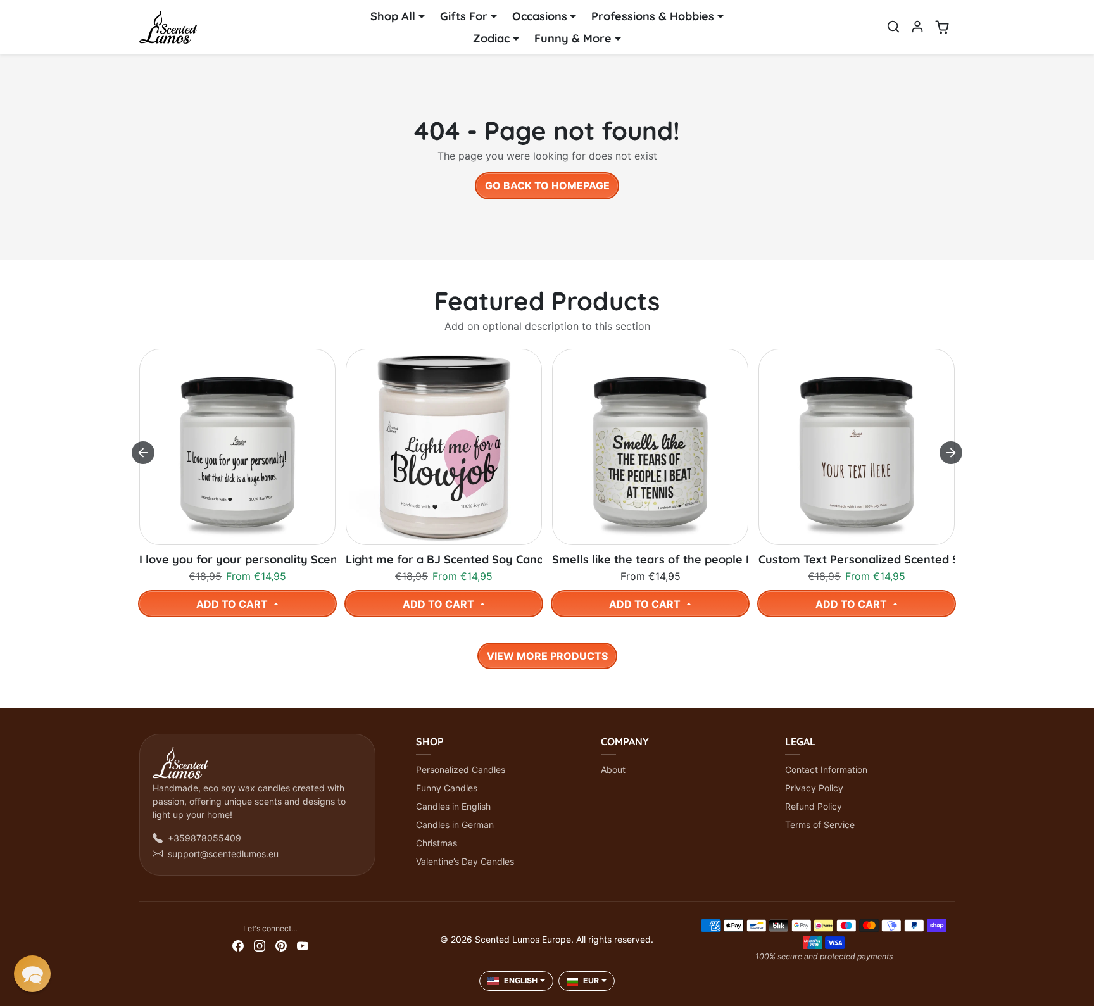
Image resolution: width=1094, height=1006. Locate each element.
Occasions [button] (539, 16)
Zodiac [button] (491, 38)
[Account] (917, 26)
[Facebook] (238, 945)
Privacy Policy (814, 788)
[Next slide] (951, 452)
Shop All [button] (392, 16)
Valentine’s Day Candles (465, 861)
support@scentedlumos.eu (223, 853)
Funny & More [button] (573, 38)
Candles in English (453, 806)
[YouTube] (302, 945)
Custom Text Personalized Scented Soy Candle (856, 560)
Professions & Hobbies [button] (652, 16)
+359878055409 (204, 838)
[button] (893, 26)
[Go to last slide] (143, 452)
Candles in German (455, 824)
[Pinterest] (281, 945)
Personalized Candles (460, 769)
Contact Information (826, 769)
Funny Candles (446, 788)
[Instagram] (259, 945)
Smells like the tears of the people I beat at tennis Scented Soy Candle (650, 560)
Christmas (436, 843)
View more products (547, 656)
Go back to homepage (547, 185)
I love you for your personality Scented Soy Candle (237, 560)
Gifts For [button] (463, 16)
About (613, 769)
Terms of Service (820, 824)
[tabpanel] (547, 506)
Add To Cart (233, 604)
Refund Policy (813, 806)
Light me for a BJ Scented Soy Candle (444, 560)
